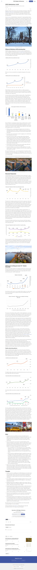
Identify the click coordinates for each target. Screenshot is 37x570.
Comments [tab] (7, 527)
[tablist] (8, 527)
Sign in (35, 1)
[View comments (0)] (8, 9)
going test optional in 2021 (27, 334)
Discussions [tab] (11, 536)
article (22, 319)
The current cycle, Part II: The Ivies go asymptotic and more (12, 549)
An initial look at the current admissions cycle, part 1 (11, 539)
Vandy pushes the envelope (10, 543)
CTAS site (16, 505)
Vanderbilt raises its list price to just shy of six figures (12, 544)
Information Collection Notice (18, 516)
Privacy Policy (24, 516)
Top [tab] (6, 536)
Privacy (17, 564)
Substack (15, 568)
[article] (18, 540)
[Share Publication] (28, 1)
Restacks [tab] (10, 527)
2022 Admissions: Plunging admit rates (11, 548)
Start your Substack (16, 566)
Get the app (22, 566)
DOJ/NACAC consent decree (9, 11)
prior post (8, 17)
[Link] (4, 49)
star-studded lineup (22, 52)
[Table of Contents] (0, 285)
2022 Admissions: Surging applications (11, 538)
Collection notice (22, 564)
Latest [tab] (8, 536)
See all (7, 553)
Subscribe (31, 1)
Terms (19, 564)
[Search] (26, 1)
